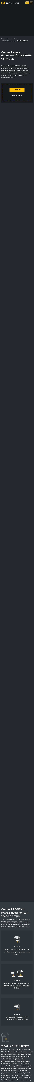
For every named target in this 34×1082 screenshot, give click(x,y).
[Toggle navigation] (31, 2)
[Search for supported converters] (27, 2)
